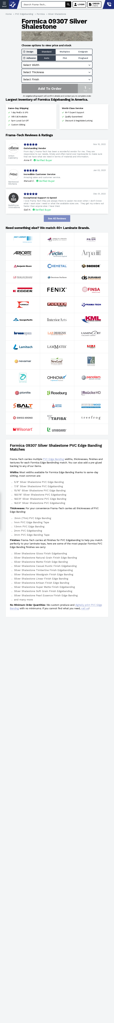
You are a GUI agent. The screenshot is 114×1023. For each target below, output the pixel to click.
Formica (41, 14)
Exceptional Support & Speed (40, 197)
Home (9, 14)
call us (85, 608)
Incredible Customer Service (39, 174)
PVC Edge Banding (53, 459)
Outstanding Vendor (35, 148)
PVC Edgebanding (24, 14)
